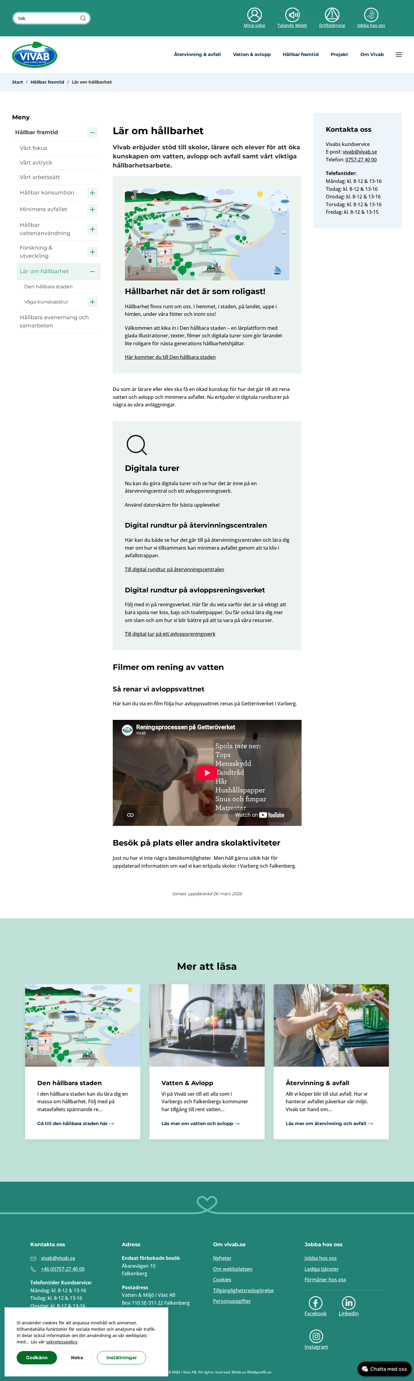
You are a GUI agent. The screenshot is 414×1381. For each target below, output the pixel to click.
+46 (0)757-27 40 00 (63, 1269)
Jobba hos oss (321, 1258)
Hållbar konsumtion (47, 192)
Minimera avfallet (43, 209)
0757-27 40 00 (361, 159)
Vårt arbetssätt (40, 177)
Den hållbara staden (48, 287)
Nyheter (222, 1258)
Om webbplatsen (232, 1269)
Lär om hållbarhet (44, 271)
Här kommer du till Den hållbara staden (170, 357)
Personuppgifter (232, 1301)
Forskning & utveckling (36, 251)
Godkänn (37, 1357)
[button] (399, 54)
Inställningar (121, 1357)
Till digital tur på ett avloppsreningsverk (170, 634)
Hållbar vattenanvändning (45, 229)
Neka (77, 1357)
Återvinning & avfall (197, 54)
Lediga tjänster (322, 1269)
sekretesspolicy (61, 1342)
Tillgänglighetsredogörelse (243, 1290)
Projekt (339, 54)
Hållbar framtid (301, 54)
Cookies (222, 1279)
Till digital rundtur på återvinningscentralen (174, 569)
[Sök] (83, 18)
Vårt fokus (33, 148)
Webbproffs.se (259, 1372)
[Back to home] (35, 54)
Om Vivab (372, 54)
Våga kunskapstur (46, 302)
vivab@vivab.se (360, 151)
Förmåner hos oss (325, 1279)
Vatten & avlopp (252, 54)
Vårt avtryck (36, 162)
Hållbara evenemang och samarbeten (54, 321)
